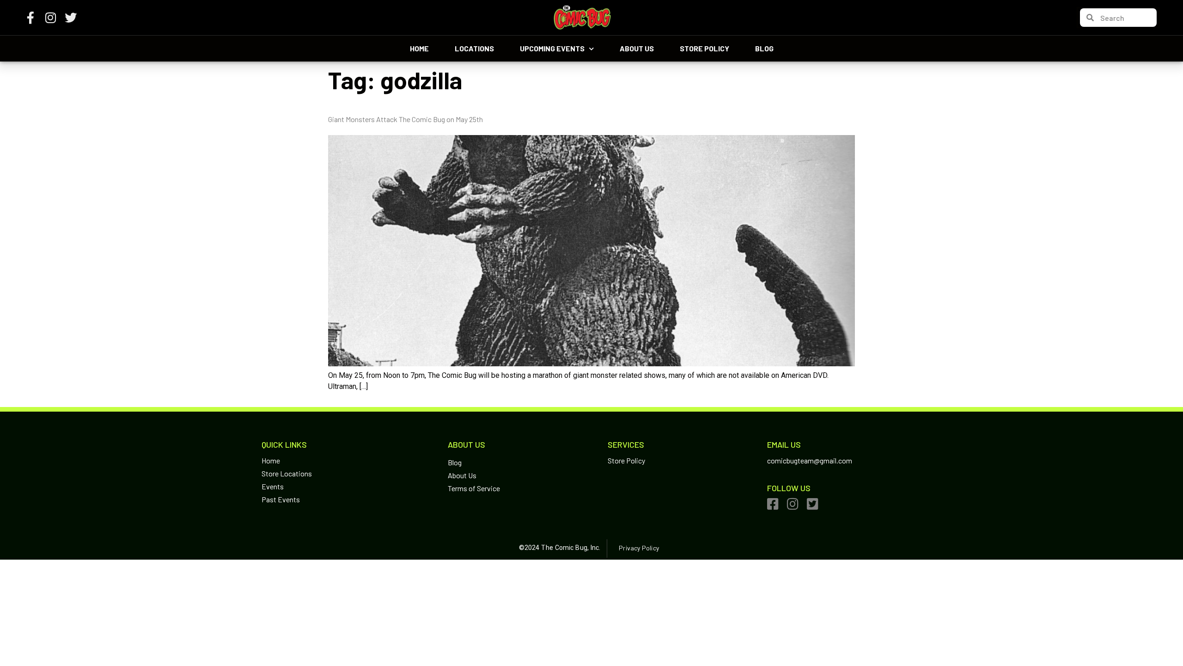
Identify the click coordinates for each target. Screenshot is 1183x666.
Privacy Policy (639, 548)
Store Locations (287, 473)
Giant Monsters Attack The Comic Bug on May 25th (405, 119)
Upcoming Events (552, 48)
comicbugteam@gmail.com (809, 460)
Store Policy (704, 48)
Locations (474, 48)
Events (273, 486)
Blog (764, 48)
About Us (637, 48)
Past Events (281, 499)
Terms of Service (474, 488)
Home (419, 48)
